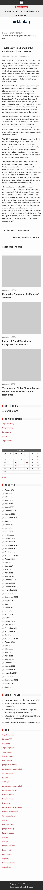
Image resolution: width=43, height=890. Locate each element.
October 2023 (10, 594)
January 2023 (10, 625)
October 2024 (10, 552)
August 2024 (10, 559)
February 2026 (10, 511)
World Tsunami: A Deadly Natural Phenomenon (22, 722)
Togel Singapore (8, 748)
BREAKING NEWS (11, 411)
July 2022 (8, 645)
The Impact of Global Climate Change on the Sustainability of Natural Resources (21, 391)
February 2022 (10, 663)
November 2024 (11, 549)
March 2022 (9, 659)
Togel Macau (7, 441)
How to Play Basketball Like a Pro (25, 237)
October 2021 (10, 677)
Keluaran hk (6, 432)
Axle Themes (28, 887)
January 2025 (10, 542)
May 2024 (9, 569)
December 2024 (11, 545)
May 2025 (9, 528)
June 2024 (9, 566)
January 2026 (10, 514)
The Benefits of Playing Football (17, 230)
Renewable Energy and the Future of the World (22, 700)
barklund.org (21, 21)
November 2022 (11, 632)
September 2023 (11, 597)
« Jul (4, 477)
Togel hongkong (8, 424)
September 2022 (11, 639)
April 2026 (9, 504)
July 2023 (8, 604)
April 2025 (9, 531)
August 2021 (10, 683)
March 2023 (9, 618)
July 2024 (8, 562)
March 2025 (9, 535)
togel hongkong (8, 735)
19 (16, 466)
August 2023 (10, 600)
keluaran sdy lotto (8, 863)
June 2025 (9, 524)
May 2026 (9, 500)
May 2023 (9, 611)
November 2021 (11, 673)
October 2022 (10, 635)
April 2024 (9, 573)
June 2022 (9, 649)
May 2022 (9, 652)
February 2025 (10, 538)
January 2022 (10, 666)
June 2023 (9, 607)
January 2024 (10, 583)
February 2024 (10, 580)
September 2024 (11, 556)
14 (27, 463)
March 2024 (9, 576)
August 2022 (10, 642)
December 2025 (11, 518)
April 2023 (9, 614)
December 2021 (11, 670)
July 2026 (8, 493)
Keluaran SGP (7, 739)
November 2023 (11, 590)
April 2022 (9, 656)
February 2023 (10, 621)
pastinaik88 (25, 56)
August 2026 (10, 490)
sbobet (4, 436)
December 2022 (11, 628)
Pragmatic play (7, 428)
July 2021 (8, 687)
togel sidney (6, 867)
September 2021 (11, 680)
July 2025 (8, 521)
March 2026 (9, 507)
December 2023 (11, 587)
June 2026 (9, 497)
